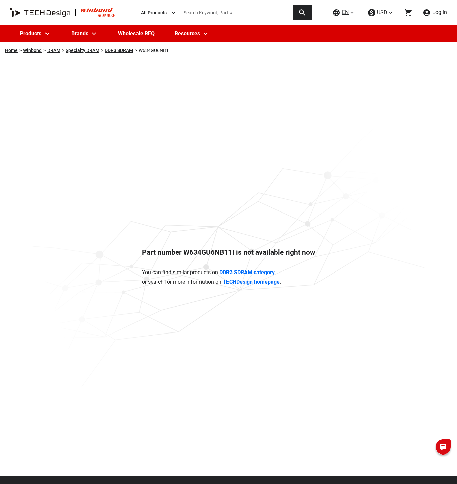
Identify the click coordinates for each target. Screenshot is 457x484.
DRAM (53, 50)
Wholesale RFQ (136, 33)
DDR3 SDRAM (119, 50)
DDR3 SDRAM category (247, 272)
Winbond (32, 50)
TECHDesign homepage (251, 282)
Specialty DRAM (82, 50)
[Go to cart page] (408, 13)
